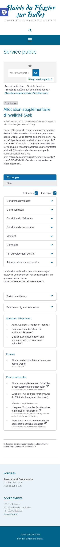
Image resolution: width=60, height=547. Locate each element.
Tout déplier (47, 193)
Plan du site (22, 539)
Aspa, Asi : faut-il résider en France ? (31, 324)
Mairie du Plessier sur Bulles (30, 10)
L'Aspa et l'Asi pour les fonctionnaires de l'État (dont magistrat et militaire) (31, 395)
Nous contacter (11, 514)
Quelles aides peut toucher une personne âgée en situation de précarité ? (28, 340)
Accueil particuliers (15, 86)
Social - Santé (34, 86)
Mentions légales (35, 539)
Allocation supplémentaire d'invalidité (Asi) (26, 93)
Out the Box (34, 534)
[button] (30, 40)
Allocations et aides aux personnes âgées (27, 89)
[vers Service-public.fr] (40, 79)
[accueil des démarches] (30, 66)
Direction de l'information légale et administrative (26, 444)
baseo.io (32, 447)
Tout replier (29, 193)
